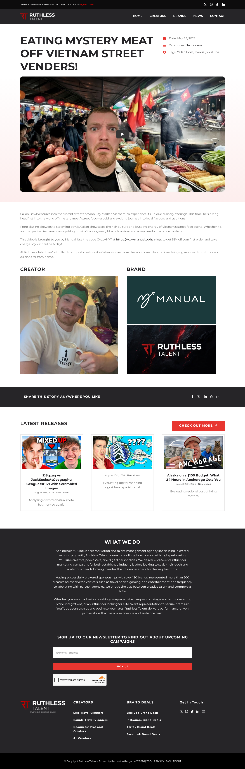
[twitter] (205, 4)
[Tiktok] (192, 711)
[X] (199, 396)
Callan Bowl (185, 52)
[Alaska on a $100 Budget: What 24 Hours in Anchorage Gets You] (193, 452)
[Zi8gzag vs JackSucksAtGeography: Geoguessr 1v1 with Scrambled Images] (51, 452)
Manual (200, 52)
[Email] (218, 396)
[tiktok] (217, 4)
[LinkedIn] (205, 396)
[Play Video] (122, 134)
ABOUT (177, 761)
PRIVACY (159, 761)
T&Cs (149, 761)
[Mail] (203, 711)
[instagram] (211, 4)
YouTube (212, 52)
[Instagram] (186, 711)
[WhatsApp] (212, 396)
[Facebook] (192, 396)
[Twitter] (181, 711)
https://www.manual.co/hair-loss (139, 239)
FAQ (168, 761)
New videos (194, 45)
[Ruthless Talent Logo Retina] (37, 14)
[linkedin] (223, 4)
